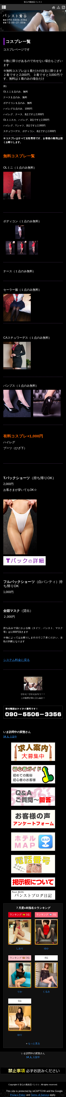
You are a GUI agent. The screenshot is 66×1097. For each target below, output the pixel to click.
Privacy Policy (17, 1095)
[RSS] (63, 7)
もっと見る (34, 1043)
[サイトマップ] (58, 7)
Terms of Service (40, 1095)
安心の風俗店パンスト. (30, 1084)
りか (19, 991)
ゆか (46, 948)
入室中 (10, 736)
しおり (19, 948)
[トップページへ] (53, 7)
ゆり (19, 1034)
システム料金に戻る (16, 659)
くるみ (46, 991)
